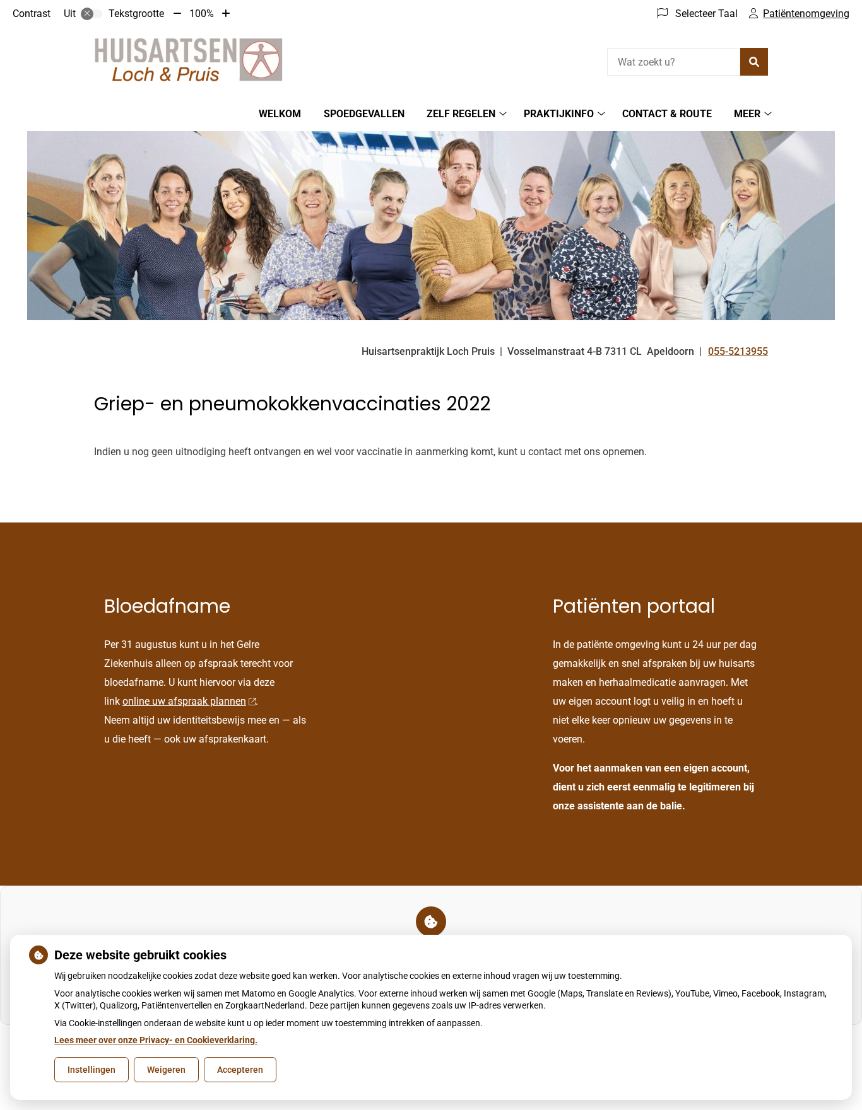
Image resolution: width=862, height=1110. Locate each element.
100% (201, 14)
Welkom (280, 114)
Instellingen (91, 1070)
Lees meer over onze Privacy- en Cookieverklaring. (155, 1040)
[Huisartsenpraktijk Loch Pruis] (188, 60)
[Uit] (91, 13)
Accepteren (240, 1070)
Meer (747, 114)
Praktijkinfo (559, 114)
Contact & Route (667, 114)
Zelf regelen (461, 114)
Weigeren (166, 1070)
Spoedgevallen (364, 114)
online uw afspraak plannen (184, 701)
